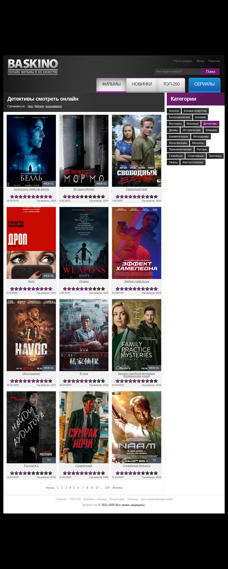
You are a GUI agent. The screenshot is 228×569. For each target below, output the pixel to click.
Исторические (192, 130)
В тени (84, 373)
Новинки (88, 499)
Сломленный (83, 465)
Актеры (102, 499)
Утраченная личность (137, 465)
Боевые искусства (195, 110)
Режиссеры (117, 499)
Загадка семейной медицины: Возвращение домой (136, 375)
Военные (192, 123)
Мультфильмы (178, 143)
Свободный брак (136, 189)
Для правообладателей (157, 499)
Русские (202, 149)
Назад (50, 487)
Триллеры (215, 155)
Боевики (200, 117)
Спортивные (196, 155)
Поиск (210, 72)
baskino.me (90, 505)
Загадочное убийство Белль (31, 189)
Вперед (117, 487)
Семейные (176, 155)
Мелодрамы (201, 136)
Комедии (211, 130)
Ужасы (173, 162)
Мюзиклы (198, 143)
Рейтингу (39, 106)
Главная (61, 499)
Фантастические (193, 162)
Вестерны (175, 123)
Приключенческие (180, 149)
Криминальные (178, 136)
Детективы (210, 123)
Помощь (214, 61)
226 (107, 487)
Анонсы (174, 110)
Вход (200, 61)
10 (50, 196)
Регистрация (183, 61)
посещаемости (53, 106)
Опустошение (31, 373)
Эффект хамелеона (136, 281)
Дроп (31, 281)
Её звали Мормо (83, 189)
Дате (30, 106)
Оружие (84, 281)
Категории (183, 99)
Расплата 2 (31, 465)
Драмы (173, 130)
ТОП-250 (75, 499)
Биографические (179, 117)
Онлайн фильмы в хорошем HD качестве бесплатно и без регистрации (33, 67)
